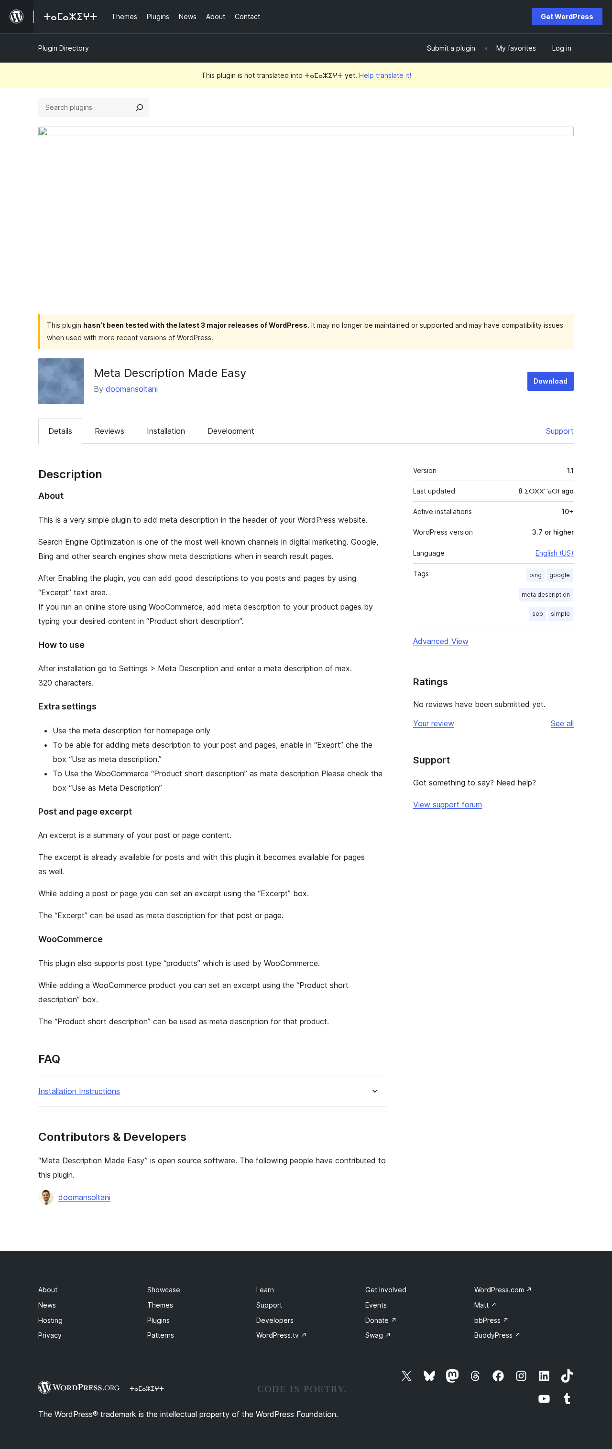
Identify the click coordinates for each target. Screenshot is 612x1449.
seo (537, 613)
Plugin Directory (63, 48)
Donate (381, 1320)
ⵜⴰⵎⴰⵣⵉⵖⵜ (147, 1388)
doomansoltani (132, 389)
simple (560, 613)
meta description (546, 594)
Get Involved (385, 1290)
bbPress (491, 1320)
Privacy (50, 1335)
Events (376, 1305)
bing (535, 575)
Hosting (50, 1320)
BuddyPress (497, 1335)
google (559, 575)
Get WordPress (567, 16)
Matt (485, 1305)
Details (60, 431)
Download (551, 381)
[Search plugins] (139, 107)
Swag (378, 1335)
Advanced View (441, 641)
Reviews (109, 431)
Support (560, 431)
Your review (433, 723)
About (47, 1290)
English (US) (555, 553)
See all (562, 723)
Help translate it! (385, 75)
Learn (265, 1290)
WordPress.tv (281, 1335)
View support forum (447, 804)
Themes (160, 1305)
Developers (275, 1320)
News (47, 1305)
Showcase (163, 1290)
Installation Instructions (79, 1091)
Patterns (160, 1335)
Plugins (158, 1320)
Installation (166, 431)
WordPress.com (503, 1290)
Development (231, 431)
